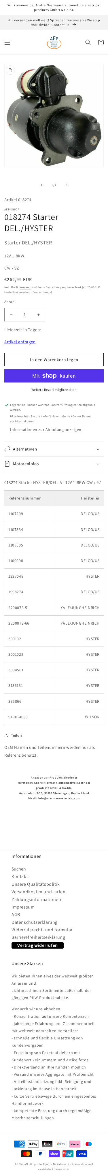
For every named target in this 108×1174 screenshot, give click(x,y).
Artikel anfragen (20, 341)
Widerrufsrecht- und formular (42, 930)
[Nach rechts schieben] (66, 185)
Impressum (23, 907)
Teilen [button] (16, 735)
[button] (7, 42)
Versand (25, 287)
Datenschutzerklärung (35, 922)
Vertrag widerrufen (37, 945)
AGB (16, 914)
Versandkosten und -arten (38, 892)
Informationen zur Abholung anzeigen (46, 429)
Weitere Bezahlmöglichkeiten (54, 389)
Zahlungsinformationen (36, 899)
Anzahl (9, 301)
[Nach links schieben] (41, 185)
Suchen (19, 869)
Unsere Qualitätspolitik (36, 884)
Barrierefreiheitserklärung (38, 937)
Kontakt (20, 876)
